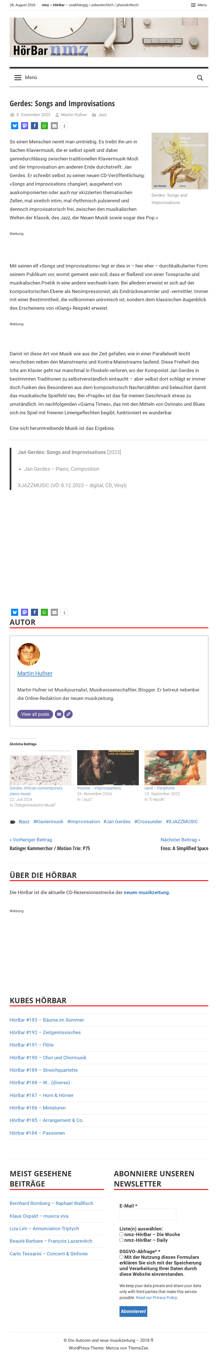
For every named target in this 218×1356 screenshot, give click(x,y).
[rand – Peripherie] (175, 767)
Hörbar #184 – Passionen (37, 1133)
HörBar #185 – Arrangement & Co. (46, 1120)
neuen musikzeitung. (147, 892)
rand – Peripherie (159, 788)
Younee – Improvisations (99, 788)
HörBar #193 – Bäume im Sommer (47, 1020)
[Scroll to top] (207, 1345)
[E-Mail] (59, 714)
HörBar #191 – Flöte (32, 1045)
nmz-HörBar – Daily (145, 1240)
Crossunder (149, 821)
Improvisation (85, 821)
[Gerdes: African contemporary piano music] (41, 767)
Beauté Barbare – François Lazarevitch (51, 1241)
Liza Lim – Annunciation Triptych (44, 1228)
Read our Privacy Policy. (157, 1297)
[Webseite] (68, 714)
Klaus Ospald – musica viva (39, 1216)
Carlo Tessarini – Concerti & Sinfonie (49, 1254)
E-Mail (128, 1206)
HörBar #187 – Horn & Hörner (42, 1095)
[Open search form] (200, 78)
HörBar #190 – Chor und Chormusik (48, 1057)
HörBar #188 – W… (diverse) (40, 1082)
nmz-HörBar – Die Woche (151, 1234)
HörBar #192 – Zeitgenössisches (45, 1032)
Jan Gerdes (118, 821)
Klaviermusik (50, 821)
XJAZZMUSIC (183, 821)
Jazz (102, 114)
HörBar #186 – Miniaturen (38, 1108)
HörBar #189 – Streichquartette (44, 1070)
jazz (25, 821)
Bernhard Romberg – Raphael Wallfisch (51, 1203)
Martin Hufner (74, 114)
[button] (14, 125)
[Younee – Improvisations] (108, 767)
